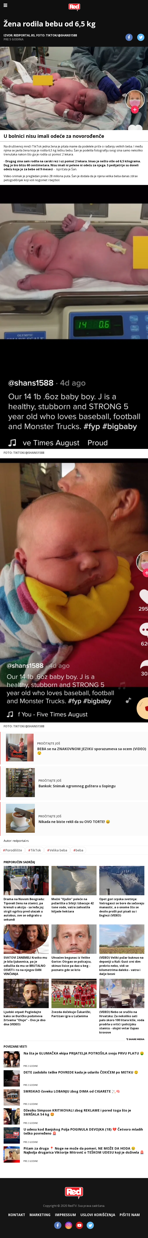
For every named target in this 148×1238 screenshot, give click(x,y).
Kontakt (16, 1214)
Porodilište (12, 850)
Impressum (65, 1214)
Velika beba (57, 850)
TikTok (34, 850)
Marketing (40, 1214)
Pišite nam (129, 1214)
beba (78, 850)
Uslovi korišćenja (97, 1214)
